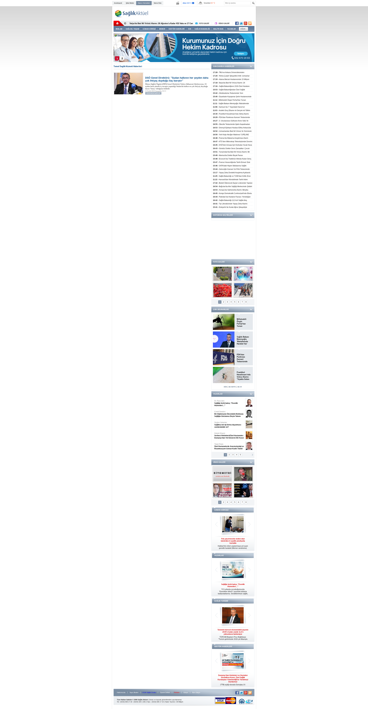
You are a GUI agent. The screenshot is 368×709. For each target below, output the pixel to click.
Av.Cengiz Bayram (227, 414)
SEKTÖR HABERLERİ (223, 647)
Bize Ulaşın (196, 692)
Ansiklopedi (118, 3)
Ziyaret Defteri (165, 692)
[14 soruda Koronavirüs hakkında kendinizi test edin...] (243, 273)
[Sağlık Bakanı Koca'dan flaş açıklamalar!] (243, 490)
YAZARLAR (218, 394)
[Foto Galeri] (203, 23)
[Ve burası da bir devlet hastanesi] (222, 273)
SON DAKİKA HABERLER (223, 66)
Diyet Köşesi (226, 434)
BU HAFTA (232, 387)
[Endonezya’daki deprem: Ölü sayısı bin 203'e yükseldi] (243, 290)
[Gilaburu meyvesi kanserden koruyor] (222, 290)
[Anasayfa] (119, 23)
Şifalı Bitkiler (130, 3)
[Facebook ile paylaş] (237, 23)
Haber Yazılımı (170, 702)
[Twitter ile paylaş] (241, 23)
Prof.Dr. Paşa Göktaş (225, 446)
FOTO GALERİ (219, 262)
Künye (186, 692)
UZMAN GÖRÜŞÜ (221, 510)
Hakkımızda (121, 692)
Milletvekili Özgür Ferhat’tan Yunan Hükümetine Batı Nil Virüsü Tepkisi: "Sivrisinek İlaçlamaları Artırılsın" (243, 322)
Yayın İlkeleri (134, 692)
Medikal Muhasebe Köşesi (229, 424)
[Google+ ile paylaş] (245, 23)
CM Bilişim (179, 702)
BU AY (240, 387)
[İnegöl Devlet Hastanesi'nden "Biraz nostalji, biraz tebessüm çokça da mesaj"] (243, 474)
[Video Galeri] (222, 23)
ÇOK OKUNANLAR (221, 309)
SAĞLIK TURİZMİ (221, 601)
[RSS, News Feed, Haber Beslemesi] (250, 23)
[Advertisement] (97, 50)
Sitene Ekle (157, 3)
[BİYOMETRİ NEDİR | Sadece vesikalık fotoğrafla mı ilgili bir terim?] (222, 474)
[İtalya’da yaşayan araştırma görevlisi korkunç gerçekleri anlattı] (222, 490)
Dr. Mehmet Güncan (229, 403)
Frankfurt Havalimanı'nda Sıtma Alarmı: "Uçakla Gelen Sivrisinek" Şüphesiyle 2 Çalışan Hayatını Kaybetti (244, 375)
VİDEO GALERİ (219, 462)
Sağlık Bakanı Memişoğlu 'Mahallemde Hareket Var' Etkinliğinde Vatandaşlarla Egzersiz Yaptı (243, 340)
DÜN (225, 387)
